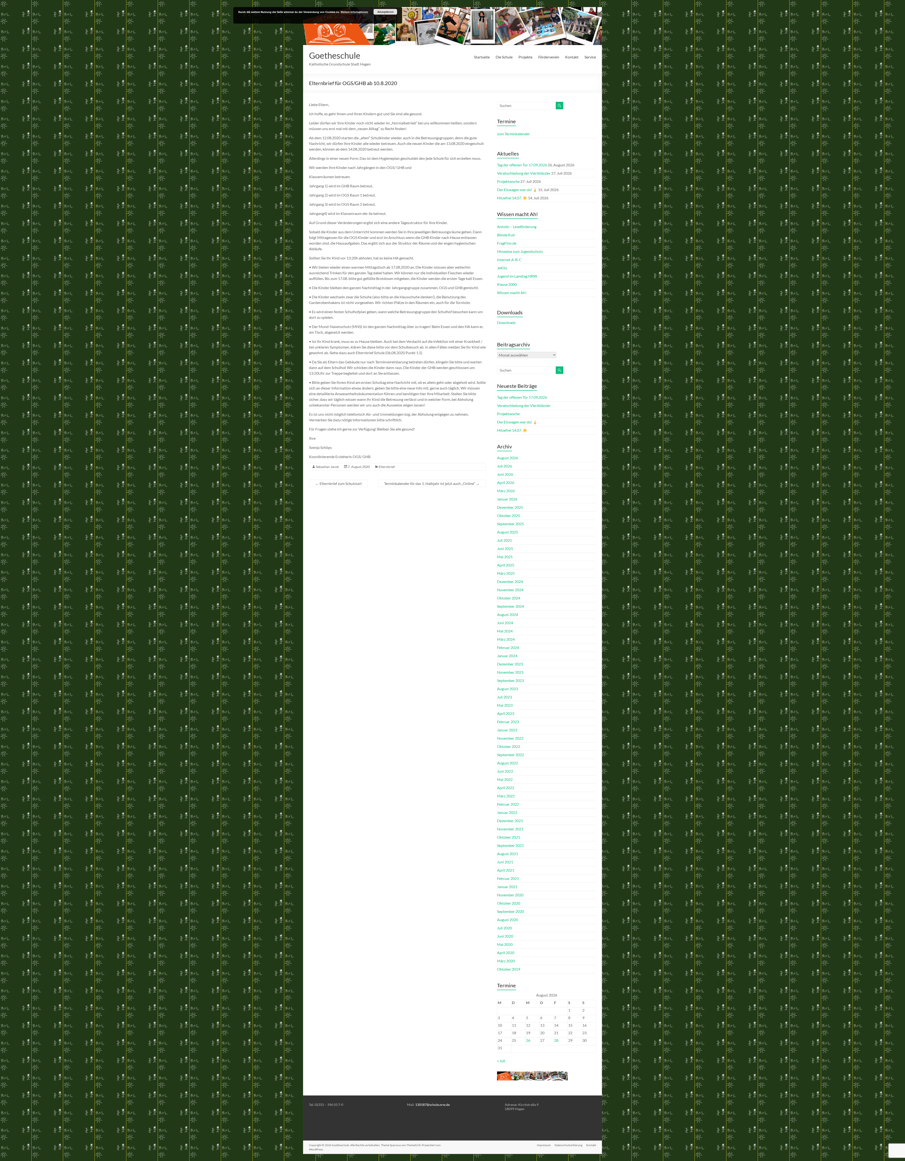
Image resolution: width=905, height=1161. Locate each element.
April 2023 (505, 713)
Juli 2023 (504, 697)
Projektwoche (508, 181)
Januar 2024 (507, 655)
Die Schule (504, 57)
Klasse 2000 (507, 284)
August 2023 (507, 688)
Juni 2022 (505, 771)
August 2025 (507, 532)
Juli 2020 (504, 928)
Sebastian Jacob (327, 467)
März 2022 (506, 796)
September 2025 (510, 523)
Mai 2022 (505, 779)
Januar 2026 (507, 499)
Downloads (506, 322)
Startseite (482, 57)
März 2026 (506, 490)
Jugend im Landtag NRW (517, 276)
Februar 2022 (508, 804)
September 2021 (510, 845)
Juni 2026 (505, 474)
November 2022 (510, 738)
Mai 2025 (505, 556)
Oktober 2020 (508, 903)
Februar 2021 (508, 878)
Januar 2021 (507, 886)
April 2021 (505, 870)
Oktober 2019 (508, 969)
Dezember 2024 (510, 581)
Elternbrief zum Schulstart (338, 483)
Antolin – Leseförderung (516, 226)
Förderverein (548, 57)
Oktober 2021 (508, 837)
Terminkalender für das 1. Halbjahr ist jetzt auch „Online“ (432, 483)
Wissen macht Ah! (512, 292)
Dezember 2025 (510, 507)
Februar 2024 (508, 647)
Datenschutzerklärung (568, 1145)
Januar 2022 (507, 812)
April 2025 (505, 565)
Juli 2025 (504, 540)
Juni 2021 (505, 862)
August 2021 (507, 853)
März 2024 (506, 639)
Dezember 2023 (510, 664)
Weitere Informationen (354, 12)
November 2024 (510, 589)
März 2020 (506, 961)
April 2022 (505, 787)
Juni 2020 (505, 936)
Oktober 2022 (508, 746)
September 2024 (510, 606)
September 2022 (510, 754)
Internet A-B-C (509, 259)
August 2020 (507, 919)
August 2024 (507, 614)
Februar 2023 (508, 721)
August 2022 (507, 763)
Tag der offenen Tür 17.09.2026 (522, 165)
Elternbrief (387, 467)
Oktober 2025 (508, 515)
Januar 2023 (507, 730)
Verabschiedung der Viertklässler (524, 173)
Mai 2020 (505, 944)
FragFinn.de (506, 243)
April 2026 (505, 482)
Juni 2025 (505, 548)
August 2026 (507, 457)
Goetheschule (334, 55)
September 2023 (510, 680)
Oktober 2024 (508, 598)
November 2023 (510, 672)
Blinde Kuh (506, 235)
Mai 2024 (505, 631)
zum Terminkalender (513, 133)
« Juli (501, 1060)
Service (590, 57)
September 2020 (510, 911)
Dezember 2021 (510, 820)
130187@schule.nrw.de (432, 1105)
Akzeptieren (385, 12)
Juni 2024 (505, 622)
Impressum (544, 1145)
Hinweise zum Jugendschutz (520, 251)
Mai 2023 (505, 705)
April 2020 (505, 952)
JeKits (502, 268)
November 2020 (510, 895)
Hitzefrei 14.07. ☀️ (512, 198)
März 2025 (506, 573)
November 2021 (510, 829)
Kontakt (572, 57)
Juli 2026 (504, 466)
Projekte (525, 57)
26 (528, 1040)
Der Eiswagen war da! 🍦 (517, 189)
